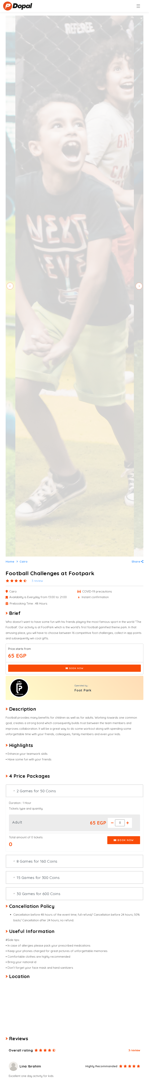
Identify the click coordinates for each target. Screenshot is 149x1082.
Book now (75, 668)
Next (139, 286)
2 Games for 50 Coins (37, 790)
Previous (10, 286)
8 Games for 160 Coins (37, 861)
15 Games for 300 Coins (39, 877)
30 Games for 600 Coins (39, 893)
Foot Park (82, 690)
